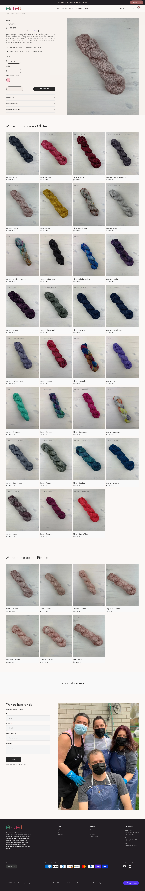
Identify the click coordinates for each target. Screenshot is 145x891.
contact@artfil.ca (131, 845)
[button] (126, 8)
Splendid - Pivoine (79, 609)
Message (9, 743)
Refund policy (97, 883)
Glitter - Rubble (45, 483)
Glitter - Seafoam (79, 483)
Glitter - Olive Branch (47, 330)
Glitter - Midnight (79, 330)
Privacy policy (56, 883)
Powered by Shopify (24, 883)
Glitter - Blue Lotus (113, 432)
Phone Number (11, 734)
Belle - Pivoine (78, 660)
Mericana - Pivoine (13, 660)
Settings (92, 834)
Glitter (18, 13)
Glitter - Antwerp (112, 483)
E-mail (8, 724)
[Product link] (22, 156)
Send (13, 760)
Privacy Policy (94, 836)
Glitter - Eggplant (112, 279)
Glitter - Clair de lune (14, 483)
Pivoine (16, 71)
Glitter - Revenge (46, 381)
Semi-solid (15, 62)
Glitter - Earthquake (80, 228)
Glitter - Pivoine (12, 228)
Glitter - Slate (11, 177)
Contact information (83, 883)
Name (8, 714)
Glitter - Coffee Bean (47, 279)
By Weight (60, 834)
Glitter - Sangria (45, 534)
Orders (92, 830)
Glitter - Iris (110, 381)
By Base (60, 830)
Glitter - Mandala (79, 381)
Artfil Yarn (14, 883)
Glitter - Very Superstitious (116, 177)
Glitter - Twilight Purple (14, 381)
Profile (92, 832)
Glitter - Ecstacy (46, 432)
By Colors (60, 832)
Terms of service (68, 883)
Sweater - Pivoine (46, 660)
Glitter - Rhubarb (46, 177)
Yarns (7, 13)
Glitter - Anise (45, 228)
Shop (12, 13)
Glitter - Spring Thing (80, 534)
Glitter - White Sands (114, 228)
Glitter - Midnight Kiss (114, 330)
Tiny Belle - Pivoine (113, 609)
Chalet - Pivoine (45, 609)
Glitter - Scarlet (78, 177)
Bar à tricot (137, 2)
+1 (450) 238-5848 (131, 840)
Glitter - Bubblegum (80, 432)
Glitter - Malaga (12, 330)
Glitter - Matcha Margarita (16, 279)
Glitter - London (12, 534)
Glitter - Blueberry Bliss (81, 279)
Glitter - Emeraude (13, 432)
